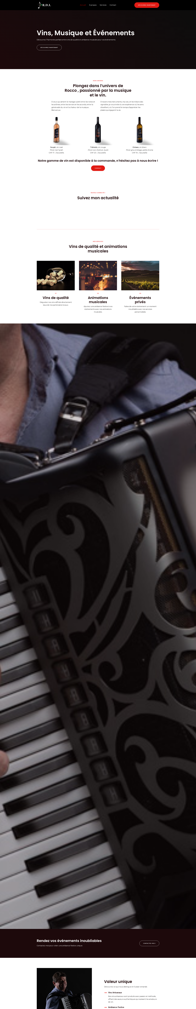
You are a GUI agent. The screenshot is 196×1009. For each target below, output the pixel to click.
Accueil (83, 5)
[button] (146, 5)
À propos (92, 5)
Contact (113, 5)
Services (103, 5)
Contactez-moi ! (149, 943)
